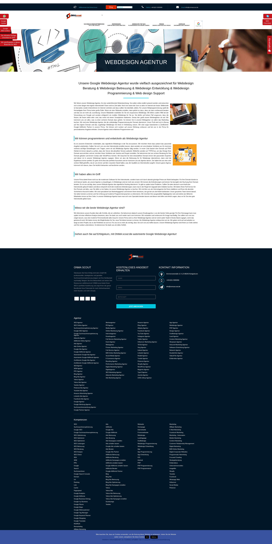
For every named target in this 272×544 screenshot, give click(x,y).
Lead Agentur (173, 336)
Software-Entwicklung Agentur (179, 347)
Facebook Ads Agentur (81, 399)
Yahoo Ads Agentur (80, 382)
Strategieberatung (175, 460)
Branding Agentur (111, 361)
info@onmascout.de (191, 7)
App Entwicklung (143, 454)
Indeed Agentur (143, 350)
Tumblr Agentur (143, 358)
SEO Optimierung (80, 435)
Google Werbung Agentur (82, 404)
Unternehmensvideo (176, 465)
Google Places (79, 504)
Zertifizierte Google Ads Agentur (84, 360)
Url (75, 479)
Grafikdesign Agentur (176, 333)
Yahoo (108, 488)
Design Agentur (174, 331)
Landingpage (142, 438)
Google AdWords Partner (114, 471)
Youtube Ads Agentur (81, 390)
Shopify (171, 471)
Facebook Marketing (176, 432)
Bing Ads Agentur (79, 377)
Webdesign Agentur (176, 325)
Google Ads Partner (112, 452)
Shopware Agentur (175, 342)
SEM (75, 460)
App (139, 449)
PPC (75, 463)
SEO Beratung (79, 449)
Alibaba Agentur (143, 328)
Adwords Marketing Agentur (115, 375)
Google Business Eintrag (82, 499)
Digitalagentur (110, 369)
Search (76, 468)
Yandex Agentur (79, 385)
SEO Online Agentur (80, 325)
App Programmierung (145, 452)
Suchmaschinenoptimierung (83, 427)
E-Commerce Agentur (113, 358)
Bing (107, 474)
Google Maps (78, 507)
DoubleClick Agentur (176, 353)
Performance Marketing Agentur (116, 364)
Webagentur (110, 344)
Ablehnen (154, 537)
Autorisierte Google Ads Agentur (84, 354)
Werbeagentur (110, 322)
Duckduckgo (110, 501)
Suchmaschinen (79, 471)
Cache (76, 488)
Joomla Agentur (143, 375)
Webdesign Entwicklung (146, 446)
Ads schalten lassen (112, 443)
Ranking (76, 482)
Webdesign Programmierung (147, 443)
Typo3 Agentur (142, 372)
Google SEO (78, 430)
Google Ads (109, 430)
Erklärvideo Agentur (176, 358)
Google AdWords (111, 432)
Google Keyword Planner (82, 515)
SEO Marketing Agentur (114, 372)
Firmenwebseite (143, 432)
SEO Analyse (78, 452)
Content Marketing (175, 441)
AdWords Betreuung (112, 454)
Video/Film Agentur (175, 356)
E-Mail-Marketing (175, 430)
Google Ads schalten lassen (115, 446)
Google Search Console (82, 474)
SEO (75, 424)
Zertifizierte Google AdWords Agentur (86, 363)
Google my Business (81, 501)
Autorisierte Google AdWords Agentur (86, 357)
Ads (107, 424)
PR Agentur (109, 325)
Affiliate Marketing (80, 529)
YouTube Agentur (143, 333)
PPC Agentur (78, 371)
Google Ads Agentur (80, 349)
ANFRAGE (182, 24)
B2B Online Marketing (176, 449)
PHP (139, 463)
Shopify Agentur (143, 364)
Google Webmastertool (81, 510)
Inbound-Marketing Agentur (178, 344)
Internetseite (142, 430)
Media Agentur (110, 328)
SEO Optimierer (79, 438)
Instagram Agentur (144, 336)
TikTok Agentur (142, 344)
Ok (147, 537)
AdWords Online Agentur (82, 341)
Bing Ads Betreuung (112, 479)
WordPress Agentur (144, 367)
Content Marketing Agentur (178, 339)
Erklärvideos (173, 463)
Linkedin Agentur (143, 353)
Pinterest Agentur (143, 361)
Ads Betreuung (111, 435)
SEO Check (78, 454)
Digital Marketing (175, 446)
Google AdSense (79, 496)
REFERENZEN (116, 24)
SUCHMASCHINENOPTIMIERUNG (94, 24)
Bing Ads (109, 477)
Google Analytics (79, 493)
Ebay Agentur (142, 325)
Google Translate (79, 521)
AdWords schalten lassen (114, 463)
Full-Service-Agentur (113, 350)
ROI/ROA (77, 524)
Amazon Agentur (143, 322)
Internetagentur (111, 333)
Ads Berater (110, 449)
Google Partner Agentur (82, 410)
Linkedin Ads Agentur (81, 396)
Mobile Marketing (175, 438)
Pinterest (172, 488)
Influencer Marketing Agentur (147, 342)
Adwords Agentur (79, 338)
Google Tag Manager (81, 512)
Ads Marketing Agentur (113, 378)
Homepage (141, 427)
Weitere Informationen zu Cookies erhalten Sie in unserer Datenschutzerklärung (136, 540)
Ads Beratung (110, 438)
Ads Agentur (78, 343)
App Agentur (173, 322)
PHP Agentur (173, 328)
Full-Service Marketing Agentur (116, 339)
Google (76, 465)
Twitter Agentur (143, 339)
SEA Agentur (78, 366)
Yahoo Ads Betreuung (113, 493)
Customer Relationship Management (181, 443)
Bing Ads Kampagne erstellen (115, 485)
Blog (111, 7)
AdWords (109, 427)
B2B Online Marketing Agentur (116, 353)
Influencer (172, 482)
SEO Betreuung (79, 446)
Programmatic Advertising (178, 454)
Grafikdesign (142, 441)
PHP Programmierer (144, 468)
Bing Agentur (78, 374)
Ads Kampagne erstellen (114, 441)
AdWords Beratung (112, 457)
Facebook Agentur (144, 331)
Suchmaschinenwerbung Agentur (85, 407)
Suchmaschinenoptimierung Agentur (86, 328)
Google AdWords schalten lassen (117, 465)
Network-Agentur (175, 350)
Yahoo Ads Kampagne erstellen (116, 499)
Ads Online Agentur (80, 346)
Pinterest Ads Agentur (81, 388)
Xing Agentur (142, 347)
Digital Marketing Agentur (114, 367)
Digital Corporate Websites (178, 452)
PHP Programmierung (145, 465)
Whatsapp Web (174, 479)
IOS (139, 457)
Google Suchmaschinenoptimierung (86, 432)
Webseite (141, 424)
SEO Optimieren (79, 441)
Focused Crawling (175, 457)
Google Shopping (80, 518)
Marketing (172, 424)
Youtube (172, 474)
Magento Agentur (143, 369)
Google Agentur (79, 401)
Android (140, 460)
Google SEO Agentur (81, 331)
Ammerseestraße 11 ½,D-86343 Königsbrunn (182, 274)
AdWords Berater (111, 468)
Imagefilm (172, 468)
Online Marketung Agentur (114, 331)
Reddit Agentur (143, 356)
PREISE (161, 24)
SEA (75, 457)
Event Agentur (110, 342)
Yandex (108, 504)
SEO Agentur (78, 322)
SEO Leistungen (79, 443)
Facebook (172, 477)
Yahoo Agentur (79, 379)
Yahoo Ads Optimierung (114, 496)
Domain (76, 477)
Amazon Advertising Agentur (83, 393)
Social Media (173, 485)
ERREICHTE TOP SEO (138, 24)
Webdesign (141, 435)
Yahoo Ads (109, 490)
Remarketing (78, 526)
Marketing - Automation (177, 435)
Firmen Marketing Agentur (114, 347)
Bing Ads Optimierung (113, 482)
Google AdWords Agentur (82, 352)
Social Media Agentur (113, 356)
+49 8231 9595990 (156, 7)
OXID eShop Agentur (145, 378)
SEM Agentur (78, 368)
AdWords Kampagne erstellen (116, 460)
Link (75, 485)
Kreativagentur (111, 336)
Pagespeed (77, 490)
